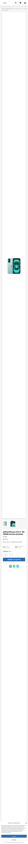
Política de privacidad (15, 842)
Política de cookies (7, 842)
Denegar (14, 839)
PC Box (5, 537)
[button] (26, 823)
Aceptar (14, 836)
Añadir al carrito (14, 559)
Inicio (3, 8)
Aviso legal (22, 842)
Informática (9, 8)
